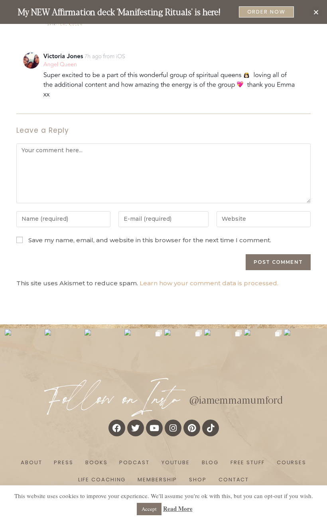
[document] (163, 260)
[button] (316, 12)
